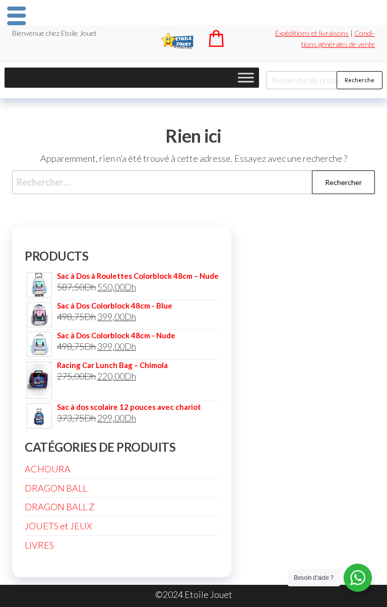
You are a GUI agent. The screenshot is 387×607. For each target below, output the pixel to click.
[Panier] (216, 43)
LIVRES (39, 545)
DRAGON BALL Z (59, 506)
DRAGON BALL (56, 488)
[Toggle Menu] (246, 77)
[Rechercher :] (193, 182)
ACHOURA (48, 468)
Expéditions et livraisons (312, 33)
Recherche (359, 80)
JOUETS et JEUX (58, 525)
